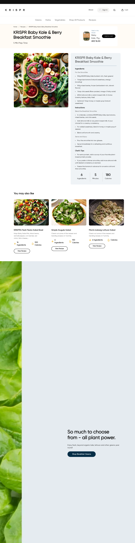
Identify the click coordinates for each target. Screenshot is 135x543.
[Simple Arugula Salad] (68, 212)
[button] (124, 10)
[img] (114, 10)
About (91, 10)
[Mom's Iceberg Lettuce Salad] (106, 212)
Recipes (22, 27)
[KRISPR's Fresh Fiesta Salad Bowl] (31, 212)
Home (15, 27)
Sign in (104, 10)
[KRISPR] (15, 10)
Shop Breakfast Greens (81, 454)
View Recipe (22, 251)
